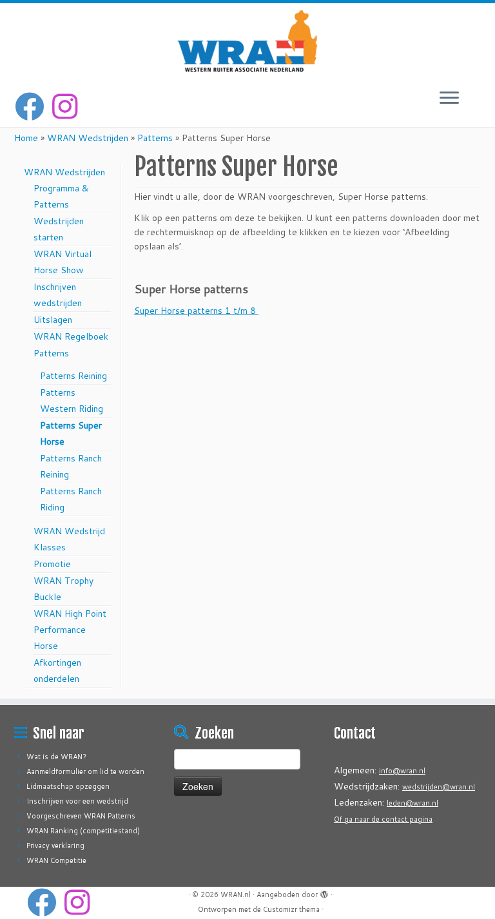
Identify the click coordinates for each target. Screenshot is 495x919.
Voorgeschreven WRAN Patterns (80, 816)
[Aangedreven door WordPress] (324, 891)
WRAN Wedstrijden (87, 137)
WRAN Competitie (56, 860)
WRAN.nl (235, 894)
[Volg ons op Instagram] (69, 106)
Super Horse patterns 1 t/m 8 (196, 310)
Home (26, 137)
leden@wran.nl (412, 803)
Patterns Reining (73, 375)
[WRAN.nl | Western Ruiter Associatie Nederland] (247, 41)
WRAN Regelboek (71, 336)
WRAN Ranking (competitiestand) (83, 831)
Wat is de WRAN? (56, 756)
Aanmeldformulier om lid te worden (85, 771)
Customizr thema (291, 909)
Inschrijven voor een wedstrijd (77, 801)
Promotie (52, 563)
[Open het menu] (449, 98)
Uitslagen (53, 319)
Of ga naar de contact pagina (383, 819)
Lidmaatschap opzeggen (68, 786)
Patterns (155, 137)
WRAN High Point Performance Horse (70, 629)
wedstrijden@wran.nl (438, 787)
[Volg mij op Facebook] (33, 106)
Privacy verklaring (55, 845)
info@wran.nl (402, 771)
